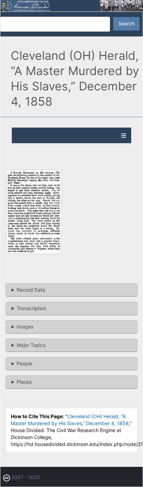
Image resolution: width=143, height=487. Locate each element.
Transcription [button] (31, 308)
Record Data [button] (31, 290)
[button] (34, 252)
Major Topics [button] (31, 345)
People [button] (24, 363)
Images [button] (25, 327)
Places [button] (24, 382)
